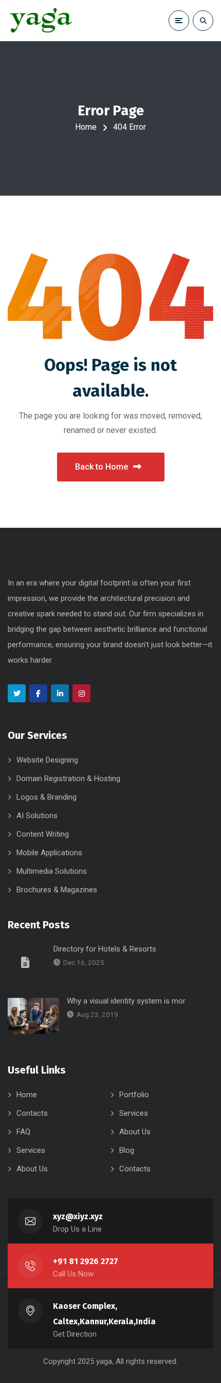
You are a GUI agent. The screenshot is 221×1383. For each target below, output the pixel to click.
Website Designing (47, 760)
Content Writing (42, 834)
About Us (135, 1131)
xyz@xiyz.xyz (78, 1216)
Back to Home (101, 467)
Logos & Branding (46, 797)
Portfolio (134, 1094)
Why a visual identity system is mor (126, 1001)
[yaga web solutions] (40, 21)
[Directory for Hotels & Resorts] (27, 962)
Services (133, 1113)
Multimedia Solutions (51, 871)
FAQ (23, 1131)
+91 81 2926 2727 (85, 1261)
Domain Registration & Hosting (68, 778)
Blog (126, 1150)
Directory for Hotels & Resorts (104, 949)
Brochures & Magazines (56, 889)
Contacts (32, 1113)
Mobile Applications (49, 852)
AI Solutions (37, 815)
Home (86, 127)
